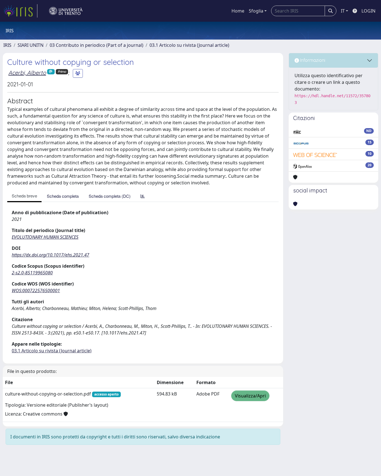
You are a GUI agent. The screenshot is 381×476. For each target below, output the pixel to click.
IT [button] (343, 11)
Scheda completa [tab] (63, 196)
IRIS (7, 45)
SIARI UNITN (31, 45)
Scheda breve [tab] (24, 196)
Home (238, 11)
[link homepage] (20, 11)
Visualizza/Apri (250, 396)
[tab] (142, 196)
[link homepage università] (66, 11)
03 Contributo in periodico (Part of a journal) (96, 45)
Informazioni (312, 60)
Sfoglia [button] (256, 11)
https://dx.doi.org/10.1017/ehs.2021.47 (50, 255)
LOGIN (368, 11)
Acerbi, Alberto (27, 72)
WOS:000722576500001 (36, 290)
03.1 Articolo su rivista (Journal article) (189, 45)
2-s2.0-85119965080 (32, 273)
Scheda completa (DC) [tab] (110, 196)
